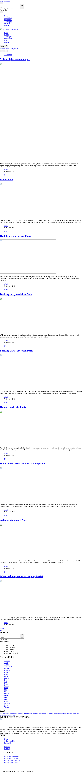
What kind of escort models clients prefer (22, 463)
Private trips (8, 38)
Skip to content (5, 1)
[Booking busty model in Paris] (28, 331)
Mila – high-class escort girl (15, 59)
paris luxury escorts (71, 713)
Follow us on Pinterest (11, 762)
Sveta (6, 705)
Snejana (7, 703)
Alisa (6, 663)
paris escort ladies (61, 713)
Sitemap (7, 747)
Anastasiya (8, 666)
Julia (5, 682)
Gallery (6, 35)
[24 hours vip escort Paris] (28, 557)
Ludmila (7, 693)
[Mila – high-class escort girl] (40, 160)
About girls (8, 37)
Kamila (6, 684)
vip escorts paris (11, 715)
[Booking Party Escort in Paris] (28, 388)
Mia (5, 697)
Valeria (6, 707)
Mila (5, 699)
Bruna (6, 672)
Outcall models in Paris (13, 407)
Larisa (6, 688)
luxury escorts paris (43, 713)
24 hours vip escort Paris (13, 520)
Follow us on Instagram (12, 760)
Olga (6, 701)
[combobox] (10, 637)
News (6, 40)
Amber (6, 665)
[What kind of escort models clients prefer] (28, 501)
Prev (2, 628)
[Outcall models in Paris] (28, 444)
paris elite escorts (53, 713)
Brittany (7, 670)
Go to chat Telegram (11, 758)
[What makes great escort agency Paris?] (28, 613)
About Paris (6, 179)
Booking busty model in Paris (16, 294)
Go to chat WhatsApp (11, 756)
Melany (6, 695)
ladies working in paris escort (31, 713)
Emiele (6, 678)
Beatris (6, 668)
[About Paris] (28, 217)
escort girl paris (13, 713)
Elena (6, 676)
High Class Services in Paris (15, 236)
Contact (7, 42)
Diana (6, 674)
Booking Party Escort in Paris (16, 350)
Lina (5, 690)
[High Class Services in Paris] (28, 273)
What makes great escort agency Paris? (21, 576)
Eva (5, 680)
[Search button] (22, 636)
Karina (6, 686)
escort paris (20, 713)
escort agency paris (4, 713)
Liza (5, 692)
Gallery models (9, 741)
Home (6, 33)
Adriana (7, 661)
